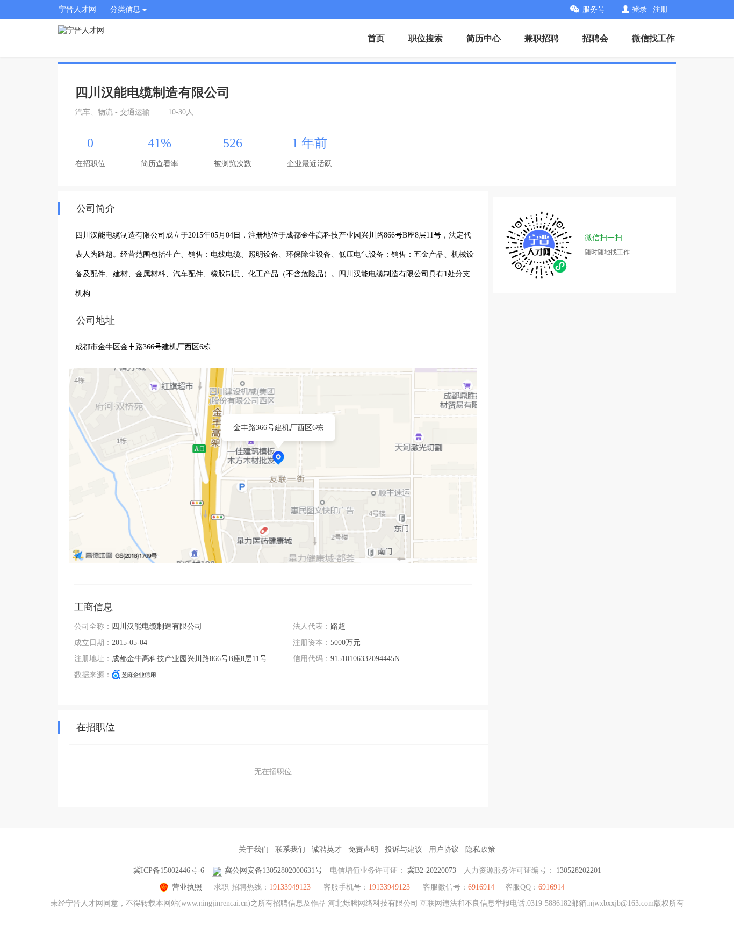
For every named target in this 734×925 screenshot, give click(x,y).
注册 (660, 9)
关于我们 (254, 849)
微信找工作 (653, 38)
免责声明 (363, 849)
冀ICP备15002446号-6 (168, 870)
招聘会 (595, 38)
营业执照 (187, 887)
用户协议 (444, 849)
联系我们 (290, 849)
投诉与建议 (403, 849)
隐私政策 (480, 849)
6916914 (551, 887)
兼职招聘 (541, 38)
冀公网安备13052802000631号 (273, 870)
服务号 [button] (593, 9)
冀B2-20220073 (431, 870)
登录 (639, 9)
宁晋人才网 (77, 9)
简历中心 (483, 38)
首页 (376, 38)
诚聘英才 (327, 849)
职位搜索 (425, 38)
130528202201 (578, 870)
